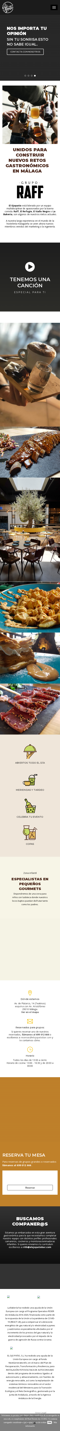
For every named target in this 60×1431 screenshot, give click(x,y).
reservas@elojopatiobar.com (36, 1037)
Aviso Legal (40, 1412)
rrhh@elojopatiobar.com (37, 1247)
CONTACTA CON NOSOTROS (25, 52)
